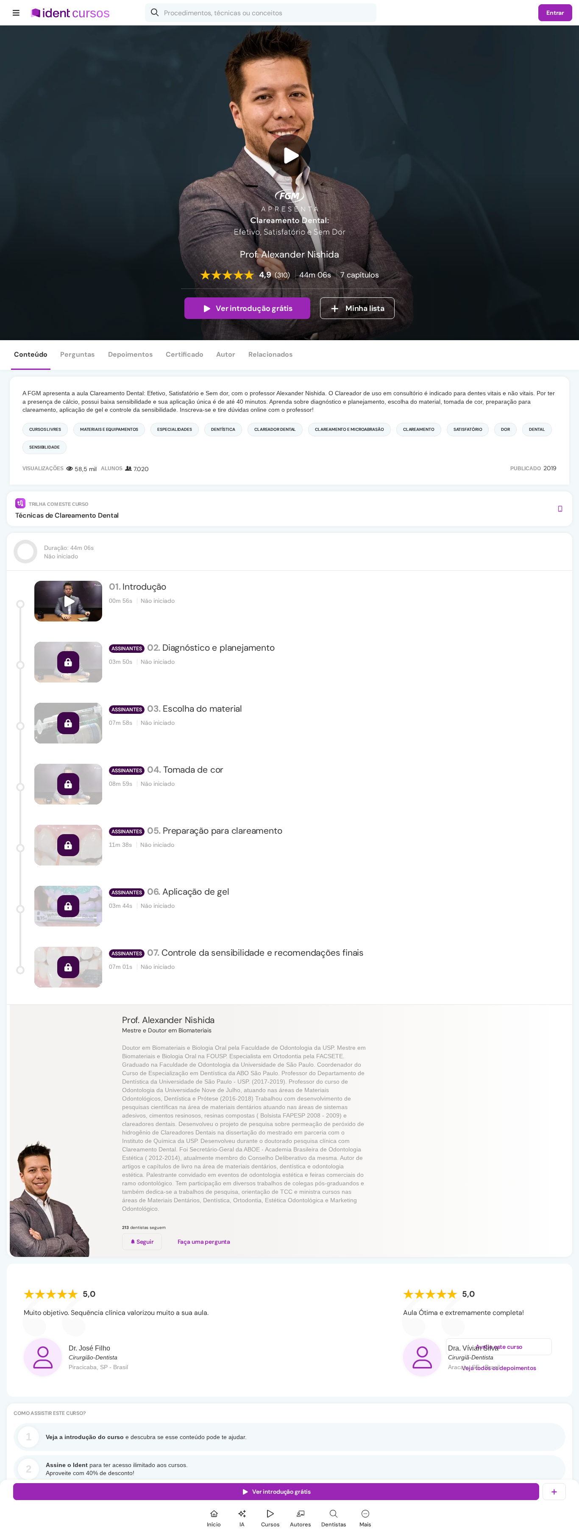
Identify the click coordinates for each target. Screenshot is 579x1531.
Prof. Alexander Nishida (168, 1020)
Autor (225, 354)
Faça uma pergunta (204, 1241)
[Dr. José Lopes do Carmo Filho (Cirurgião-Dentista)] (43, 1357)
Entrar (555, 13)
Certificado (184, 354)
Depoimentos (130, 354)
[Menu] (16, 13)
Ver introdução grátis (254, 308)
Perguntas (77, 354)
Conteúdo (30, 354)
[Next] (563, 1326)
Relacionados (270, 354)
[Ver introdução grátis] (289, 155)
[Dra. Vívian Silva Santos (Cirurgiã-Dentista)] (422, 1357)
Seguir (144, 1241)
